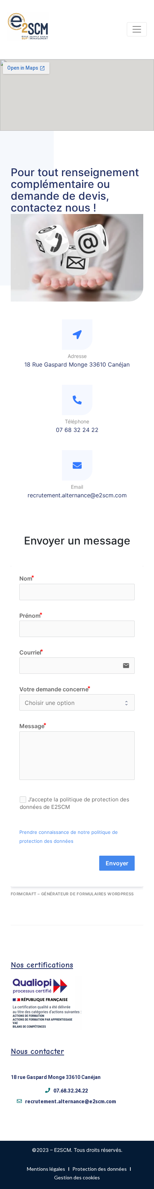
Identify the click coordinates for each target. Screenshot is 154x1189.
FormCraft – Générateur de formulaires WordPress (72, 893)
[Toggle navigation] (137, 29)
